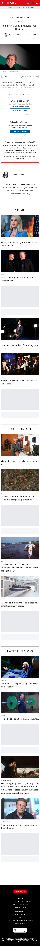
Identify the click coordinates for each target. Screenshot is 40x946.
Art (28, 17)
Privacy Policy (20, 908)
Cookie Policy (20, 911)
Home (11, 17)
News (20, 21)
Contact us (20, 158)
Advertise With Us (20, 914)
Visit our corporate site (26, 939)
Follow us (25, 76)
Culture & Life (20, 17)
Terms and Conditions (20, 905)
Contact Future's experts (20, 901)
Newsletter (35, 76)
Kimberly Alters (16, 35)
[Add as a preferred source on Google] (20, 930)
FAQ (20, 917)
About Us (20, 898)
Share (6, 76)
